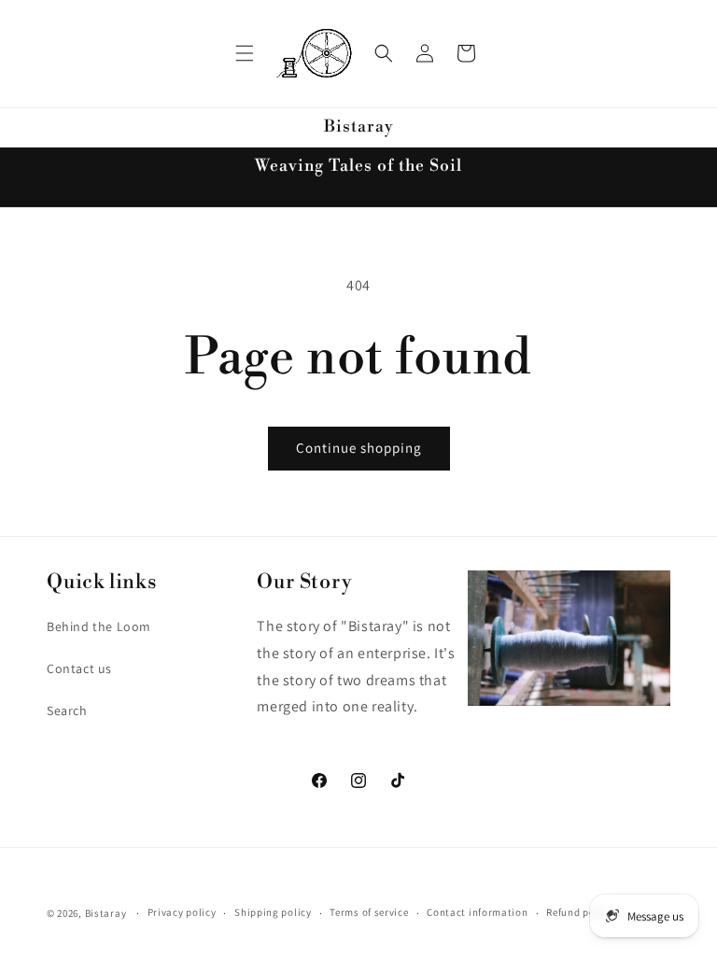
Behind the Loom (99, 626)
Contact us (79, 668)
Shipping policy (273, 912)
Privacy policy (182, 912)
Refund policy (579, 912)
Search (67, 710)
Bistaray (106, 913)
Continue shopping (359, 448)
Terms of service (369, 912)
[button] (244, 53)
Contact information (477, 912)
